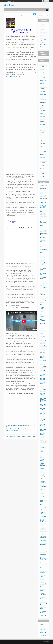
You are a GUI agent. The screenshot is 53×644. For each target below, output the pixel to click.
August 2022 (42, 162)
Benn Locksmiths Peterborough (43, 199)
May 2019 (42, 176)
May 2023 (42, 138)
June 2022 (42, 168)
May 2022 (42, 171)
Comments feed (43, 632)
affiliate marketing (43, 185)
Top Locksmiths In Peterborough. (17, 425)
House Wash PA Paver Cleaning (43, 405)
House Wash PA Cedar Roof (43, 371)
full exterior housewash (42, 308)
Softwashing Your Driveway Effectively (43, 45)
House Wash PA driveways (43, 386)
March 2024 (42, 110)
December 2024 (43, 99)
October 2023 (42, 124)
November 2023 (43, 121)
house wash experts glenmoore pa (42, 349)
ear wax (41, 246)
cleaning (41, 225)
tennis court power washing (43, 594)
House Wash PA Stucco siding (43, 416)
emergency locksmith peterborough (42, 256)
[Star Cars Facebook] (44, 1)
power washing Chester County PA (43, 529)
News (27, 16)
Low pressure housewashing (43, 486)
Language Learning (42, 460)
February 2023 (43, 146)
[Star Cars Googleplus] (42, 1)
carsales (19, 16)
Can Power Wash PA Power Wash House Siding (43, 206)
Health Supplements (42, 320)
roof (40, 562)
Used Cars (42, 601)
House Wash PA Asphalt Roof (43, 363)
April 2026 (42, 75)
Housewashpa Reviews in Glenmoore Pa (43, 35)
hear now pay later (42, 324)
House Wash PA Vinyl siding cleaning (43, 420)
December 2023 (43, 119)
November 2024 (43, 102)
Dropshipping (42, 237)
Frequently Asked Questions (43, 301)
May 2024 (42, 105)
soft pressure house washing (43, 582)
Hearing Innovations (42, 327)
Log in (41, 627)
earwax (41, 252)
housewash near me (43, 444)
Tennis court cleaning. (42, 590)
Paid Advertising (43, 509)
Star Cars (9, 5)
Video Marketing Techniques (43, 612)
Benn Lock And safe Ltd (43, 192)
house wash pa (43, 360)
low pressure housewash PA (43, 482)
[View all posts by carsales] (21, 16)
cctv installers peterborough (42, 218)
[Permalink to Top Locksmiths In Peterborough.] (10, 22)
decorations (42, 228)
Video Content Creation (43, 608)
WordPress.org (43, 635)
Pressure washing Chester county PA (43, 544)
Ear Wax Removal (43, 249)
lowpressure (42, 492)
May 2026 (42, 72)
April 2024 (42, 107)
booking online (43, 202)
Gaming (41, 314)
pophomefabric (43, 516)
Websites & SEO (43, 615)
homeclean (42, 333)
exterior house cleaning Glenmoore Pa (43, 269)
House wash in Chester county (43, 357)
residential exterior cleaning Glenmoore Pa (43, 558)
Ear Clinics (42, 244)
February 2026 (43, 80)
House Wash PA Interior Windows (43, 390)
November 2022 (43, 154)
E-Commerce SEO (42, 240)
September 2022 (43, 160)
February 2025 (43, 94)
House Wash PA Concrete (43, 382)
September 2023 (43, 127)
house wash (42, 336)
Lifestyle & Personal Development (42, 464)
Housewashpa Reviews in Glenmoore (43, 25)
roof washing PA (43, 565)
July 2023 (42, 132)
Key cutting (42, 456)
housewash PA (43, 447)
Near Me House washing (43, 501)
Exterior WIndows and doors (43, 284)
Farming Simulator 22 (42, 293)
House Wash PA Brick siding (43, 367)
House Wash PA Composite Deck (43, 379)
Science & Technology (42, 568)
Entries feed (42, 629)
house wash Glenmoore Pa (43, 353)
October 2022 (42, 157)
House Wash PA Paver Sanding (43, 409)
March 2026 (42, 77)
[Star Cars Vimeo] (46, 1)
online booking (43, 507)
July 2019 (42, 173)
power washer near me (43, 524)
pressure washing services (43, 548)
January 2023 (42, 149)
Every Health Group (42, 265)
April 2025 (42, 88)
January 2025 (42, 97)
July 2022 (42, 165)
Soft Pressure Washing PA (42, 586)
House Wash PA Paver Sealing (43, 412)
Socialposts (42, 579)
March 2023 (42, 143)
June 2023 (42, 135)
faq (40, 290)
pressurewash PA (43, 551)
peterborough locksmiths (42, 513)
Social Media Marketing (42, 576)
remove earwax (43, 554)
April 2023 (42, 140)
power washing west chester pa (43, 537)
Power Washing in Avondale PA (28, 436)
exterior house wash (43, 274)
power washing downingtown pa (43, 533)
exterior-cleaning (43, 287)
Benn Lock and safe (43, 189)
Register (41, 624)
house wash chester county (43, 339)
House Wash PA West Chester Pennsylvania (43, 425)
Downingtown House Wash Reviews (42, 30)
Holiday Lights (43, 330)
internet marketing (43, 454)
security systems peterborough (43, 572)
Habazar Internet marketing (12, 430)
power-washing (43, 540)
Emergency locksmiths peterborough (42, 261)
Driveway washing (43, 230)
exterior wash (42, 281)
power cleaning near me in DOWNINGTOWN (43, 520)
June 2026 (42, 69)
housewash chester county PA (43, 440)
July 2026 (42, 66)
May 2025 (42, 86)
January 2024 (42, 116)
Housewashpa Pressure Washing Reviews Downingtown (43, 40)
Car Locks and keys (43, 210)
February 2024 (43, 113)
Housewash (42, 437)
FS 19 (41, 304)
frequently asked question (43, 297)
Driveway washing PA (43, 234)
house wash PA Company (43, 375)
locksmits (41, 478)
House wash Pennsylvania (42, 434)
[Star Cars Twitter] (48, 1)
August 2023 (42, 129)
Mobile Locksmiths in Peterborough (42, 496)
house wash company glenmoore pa (42, 344)
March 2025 (42, 91)
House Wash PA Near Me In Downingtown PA (43, 394)
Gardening (42, 316)
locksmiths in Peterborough (42, 471)
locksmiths (42, 468)
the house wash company (43, 597)
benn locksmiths (43, 195)
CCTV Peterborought (43, 222)
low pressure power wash (42, 489)
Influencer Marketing (42, 451)
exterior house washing (43, 278)
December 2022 (43, 151)
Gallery (41, 311)
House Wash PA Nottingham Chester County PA (43, 400)
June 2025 (42, 83)
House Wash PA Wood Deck (43, 430)
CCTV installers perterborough (43, 214)
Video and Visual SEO (43, 604)
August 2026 (42, 64)
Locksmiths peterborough (42, 475)
